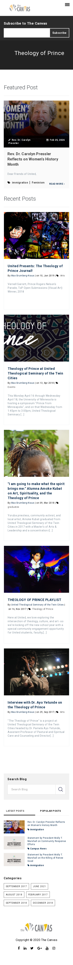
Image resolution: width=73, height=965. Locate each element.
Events (11, 387)
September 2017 (16, 886)
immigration (36, 829)
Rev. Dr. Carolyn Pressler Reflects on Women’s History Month (32, 159)
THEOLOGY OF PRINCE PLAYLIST (34, 600)
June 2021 (39, 886)
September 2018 (16, 903)
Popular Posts (50, 810)
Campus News (38, 848)
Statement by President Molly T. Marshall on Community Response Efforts (47, 841)
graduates (13, 507)
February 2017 (38, 894)
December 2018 (43, 903)
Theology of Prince (42, 609)
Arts (62, 275)
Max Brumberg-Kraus (22, 275)
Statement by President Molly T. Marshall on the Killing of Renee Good (45, 857)
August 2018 (14, 894)
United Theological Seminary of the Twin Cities (37, 604)
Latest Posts (15, 810)
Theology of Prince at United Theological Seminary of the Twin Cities (35, 373)
